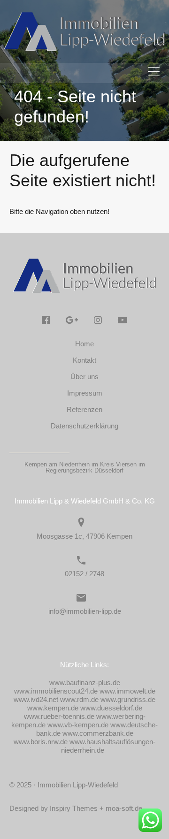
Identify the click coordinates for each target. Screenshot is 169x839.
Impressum (84, 393)
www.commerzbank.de (97, 733)
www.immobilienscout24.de (56, 691)
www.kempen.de (52, 708)
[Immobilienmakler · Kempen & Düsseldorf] (84, 49)
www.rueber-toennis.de (59, 716)
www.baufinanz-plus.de (84, 682)
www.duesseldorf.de (111, 708)
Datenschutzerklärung (84, 425)
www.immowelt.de (127, 691)
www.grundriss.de (127, 699)
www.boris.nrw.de (41, 742)
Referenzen (84, 409)
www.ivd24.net (36, 699)
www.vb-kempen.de (77, 725)
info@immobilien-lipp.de (84, 611)
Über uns (84, 376)
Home (84, 343)
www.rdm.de (79, 699)
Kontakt (84, 360)
